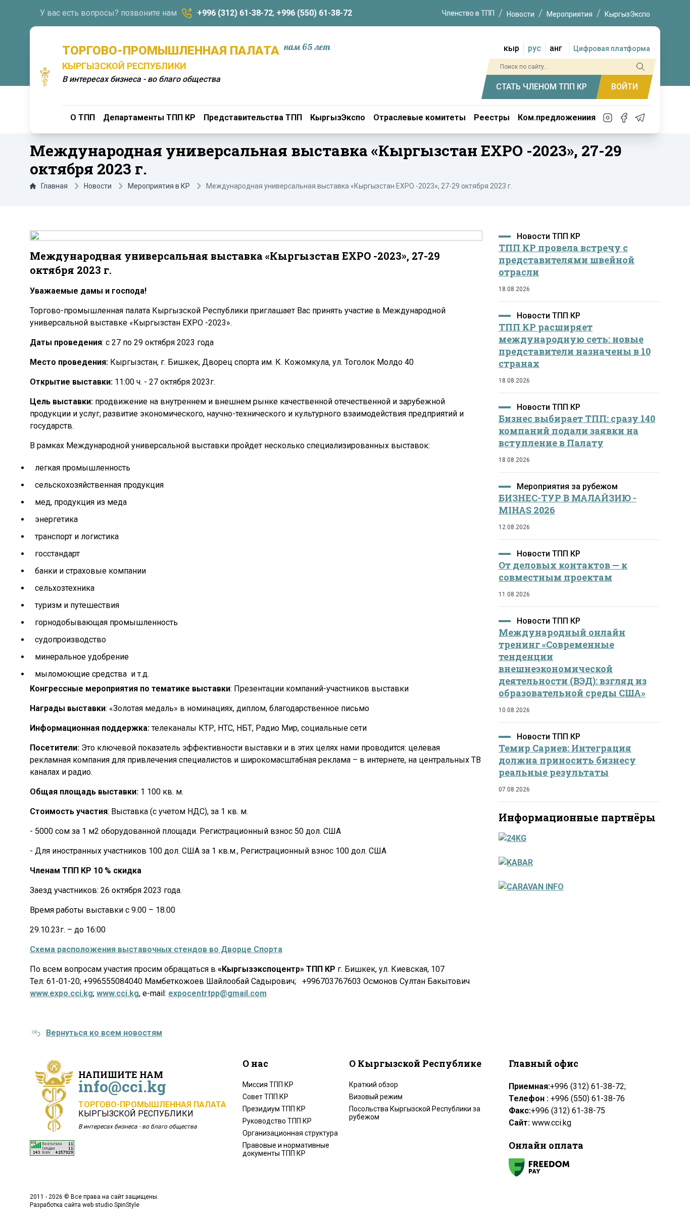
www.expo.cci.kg (61, 993)
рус (534, 48)
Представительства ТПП (253, 117)
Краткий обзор (373, 1085)
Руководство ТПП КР (277, 1121)
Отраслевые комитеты (419, 117)
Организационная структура (290, 1133)
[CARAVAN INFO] (576, 887)
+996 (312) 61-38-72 (235, 13)
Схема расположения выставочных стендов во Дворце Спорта (156, 949)
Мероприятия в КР (159, 186)
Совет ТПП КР (265, 1097)
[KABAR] (576, 863)
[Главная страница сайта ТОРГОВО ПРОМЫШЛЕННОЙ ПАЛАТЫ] (45, 76)
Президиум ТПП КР (274, 1109)
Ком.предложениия (557, 117)
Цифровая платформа (611, 48)
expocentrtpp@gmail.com (217, 993)
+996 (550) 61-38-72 (314, 13)
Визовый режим (376, 1097)
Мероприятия (570, 14)
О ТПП (82, 117)
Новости (520, 14)
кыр (511, 48)
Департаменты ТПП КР (149, 117)
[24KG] (576, 838)
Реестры (492, 117)
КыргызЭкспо (627, 14)
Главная (54, 186)
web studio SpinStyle (110, 1204)
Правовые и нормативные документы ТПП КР (285, 1149)
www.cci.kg (117, 993)
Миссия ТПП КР (267, 1085)
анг (556, 48)
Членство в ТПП (468, 13)
